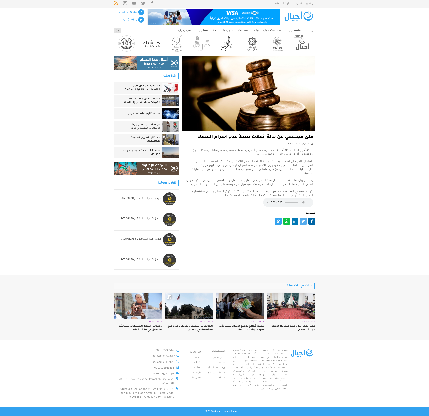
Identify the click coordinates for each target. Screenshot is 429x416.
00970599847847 (164, 356)
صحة (216, 30)
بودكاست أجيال (272, 30)
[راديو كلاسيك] (151, 43)
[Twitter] (143, 3)
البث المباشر (282, 3)
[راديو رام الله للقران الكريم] (252, 43)
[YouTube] (134, 3)
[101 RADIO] (126, 43)
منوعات (243, 30)
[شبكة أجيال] (299, 17)
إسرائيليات (202, 30)
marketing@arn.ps (162, 373)
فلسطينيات (293, 30)
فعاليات (196, 367)
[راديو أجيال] (302, 43)
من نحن (310, 3)
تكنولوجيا (228, 30)
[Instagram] (125, 3)
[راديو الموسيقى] (177, 43)
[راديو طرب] (202, 43)
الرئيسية (310, 30)
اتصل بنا (298, 3)
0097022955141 (165, 350)
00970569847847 (164, 362)
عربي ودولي (185, 30)
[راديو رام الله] (227, 43)
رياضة (255, 30)
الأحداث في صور (216, 373)
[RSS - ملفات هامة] (116, 3)
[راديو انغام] (277, 43)
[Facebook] (152, 3)
